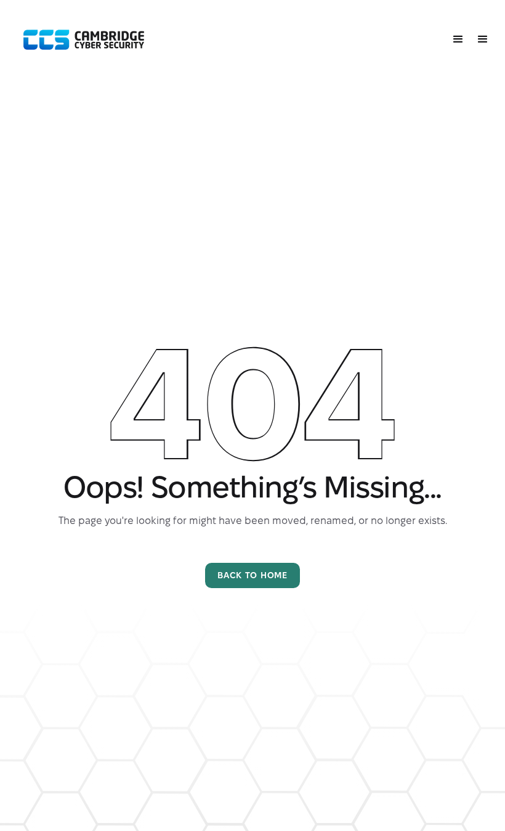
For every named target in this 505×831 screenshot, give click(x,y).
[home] (84, 40)
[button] (458, 39)
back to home (252, 575)
